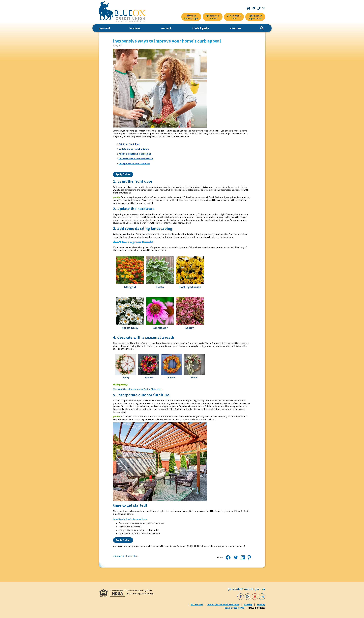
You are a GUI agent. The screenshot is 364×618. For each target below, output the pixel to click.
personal (104, 28)
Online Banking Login (191, 17)
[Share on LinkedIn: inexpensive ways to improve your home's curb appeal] (243, 557)
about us (235, 28)
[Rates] (263, 8)
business (134, 28)
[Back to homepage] (122, 11)
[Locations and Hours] (254, 8)
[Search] (262, 28)
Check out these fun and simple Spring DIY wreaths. (138, 389)
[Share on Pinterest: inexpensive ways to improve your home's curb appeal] (249, 557)
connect (166, 28)
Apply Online (123, 174)
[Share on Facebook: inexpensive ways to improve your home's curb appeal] (228, 557)
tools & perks (200, 28)
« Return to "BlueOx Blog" (125, 555)
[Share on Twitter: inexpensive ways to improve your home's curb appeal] (235, 557)
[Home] (249, 8)
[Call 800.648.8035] (259, 8)
